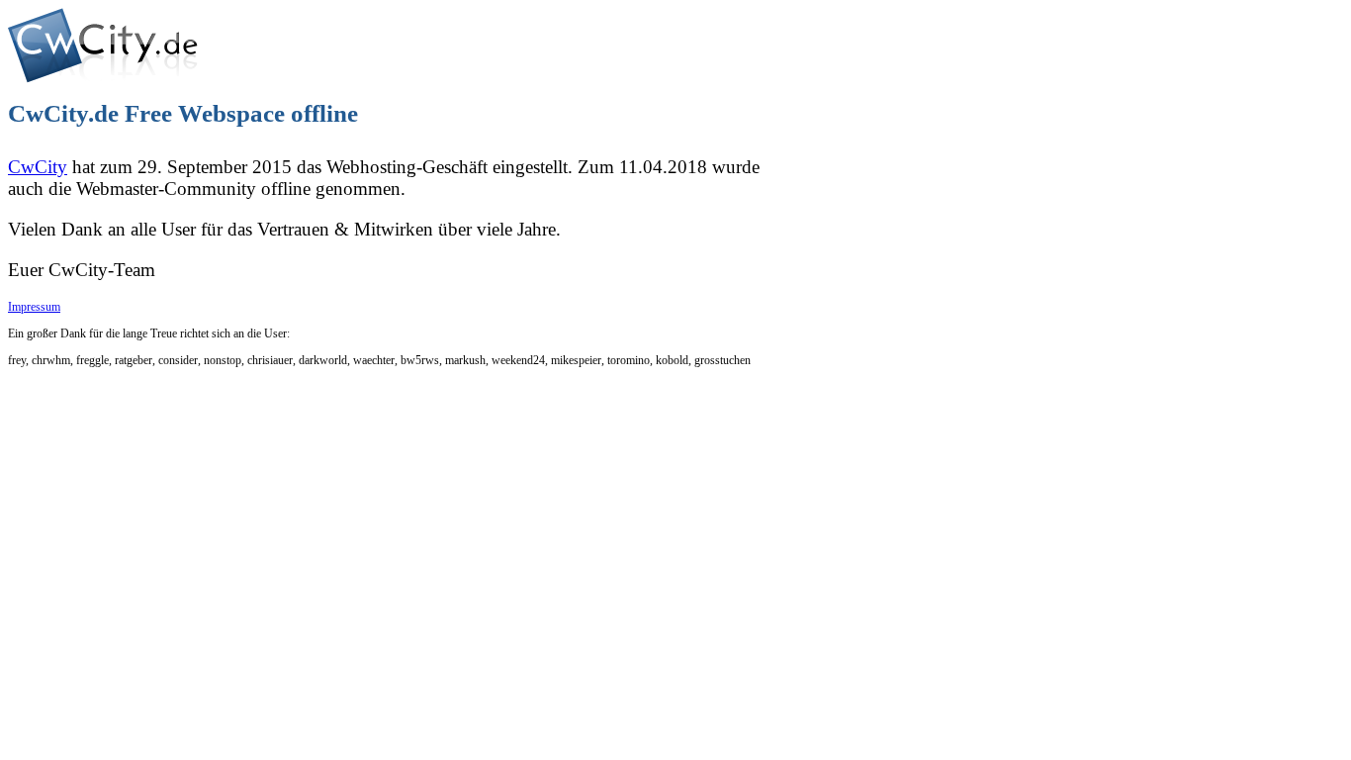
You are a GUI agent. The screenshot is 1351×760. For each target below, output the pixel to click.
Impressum (34, 307)
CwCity (37, 166)
